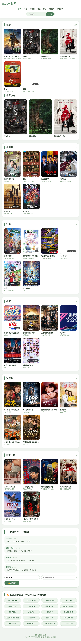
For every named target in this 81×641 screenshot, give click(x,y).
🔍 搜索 (50, 14)
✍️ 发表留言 (12, 583)
